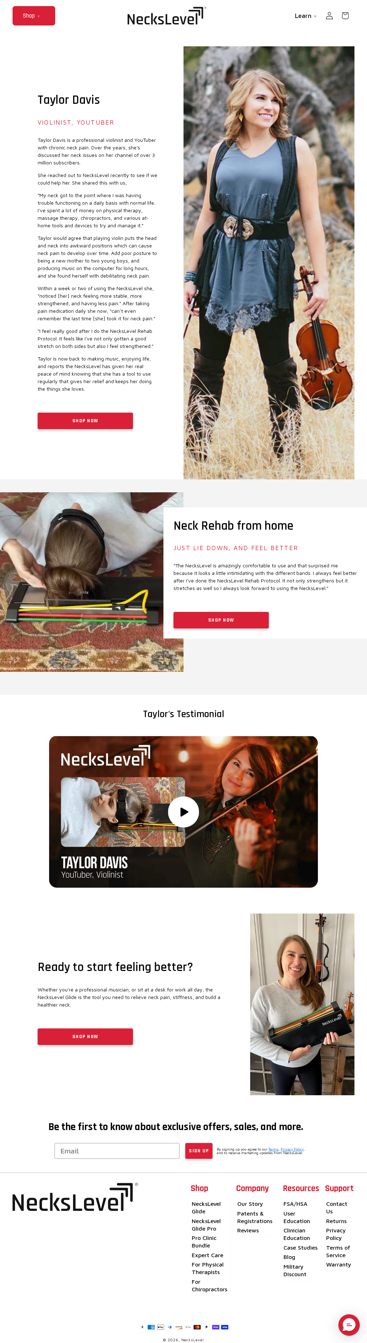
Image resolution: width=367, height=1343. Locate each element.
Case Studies (300, 1247)
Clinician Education (296, 1234)
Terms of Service (338, 1251)
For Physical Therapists (208, 1268)
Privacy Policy (292, 1149)
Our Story (250, 1203)
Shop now (85, 1036)
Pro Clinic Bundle (204, 1241)
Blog (289, 1256)
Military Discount (294, 1270)
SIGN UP (199, 1151)
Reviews (248, 1230)
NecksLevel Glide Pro (206, 1224)
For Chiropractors (209, 1285)
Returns (336, 1220)
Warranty (338, 1264)
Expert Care (207, 1254)
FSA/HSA (295, 1203)
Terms (273, 1149)
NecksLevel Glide (206, 1207)
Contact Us (336, 1207)
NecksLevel (192, 1340)
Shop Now (85, 421)
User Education (296, 1217)
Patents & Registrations (254, 1217)
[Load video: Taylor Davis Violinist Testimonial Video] (183, 811)
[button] (34, 15)
